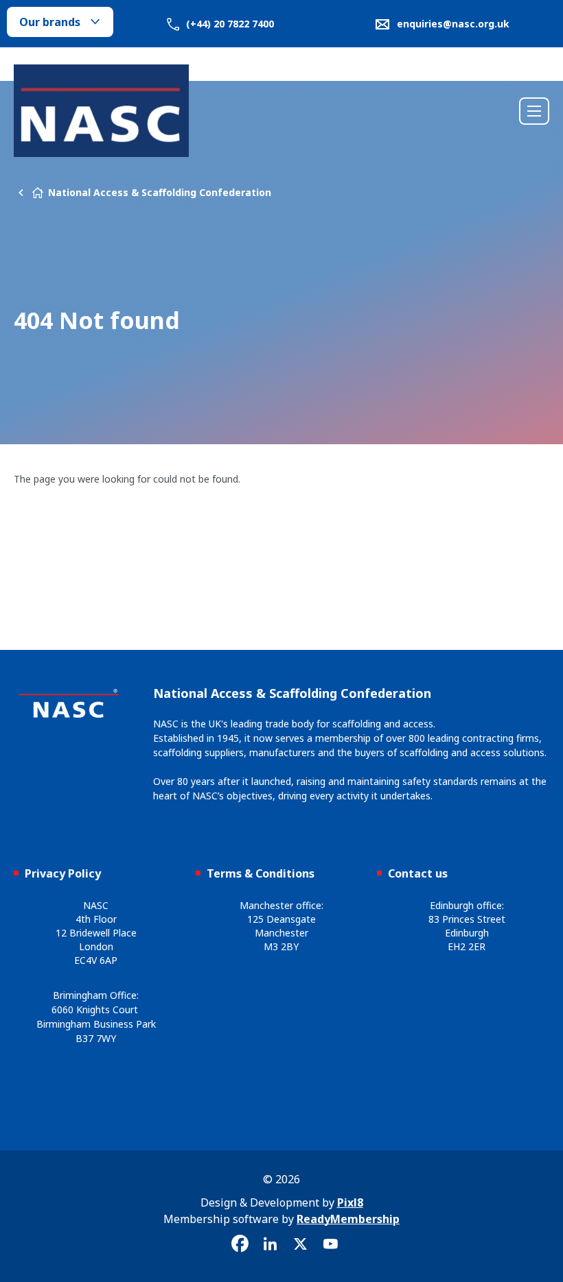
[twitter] (300, 1244)
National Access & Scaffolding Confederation (159, 192)
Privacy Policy (63, 873)
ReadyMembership (348, 1218)
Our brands (49, 21)
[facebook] (239, 1244)
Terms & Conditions (260, 873)
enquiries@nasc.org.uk (453, 23)
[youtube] (330, 1244)
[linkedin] (270, 1244)
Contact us (418, 873)
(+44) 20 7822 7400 (228, 23)
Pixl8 (350, 1202)
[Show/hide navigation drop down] (534, 111)
